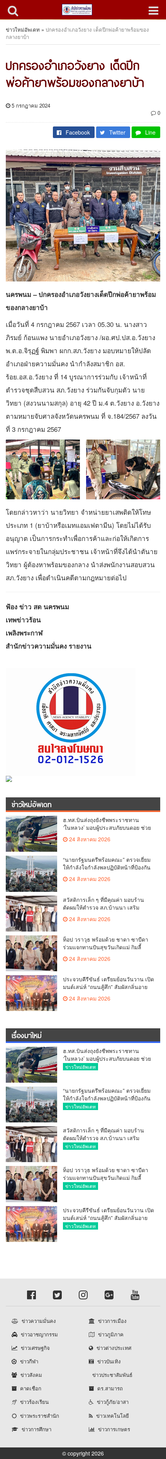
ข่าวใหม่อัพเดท (23, 29)
